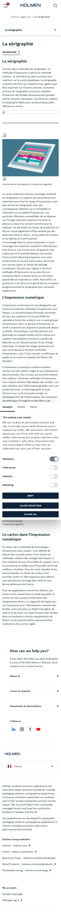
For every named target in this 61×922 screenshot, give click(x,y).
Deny (30, 495)
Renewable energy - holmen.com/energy (25, 870)
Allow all (30, 514)
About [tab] (33, 406)
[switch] (54, 467)
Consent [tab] (7, 406)
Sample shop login (12, 894)
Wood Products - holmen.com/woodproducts (27, 864)
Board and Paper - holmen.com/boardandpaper (29, 857)
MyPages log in (10, 900)
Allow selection (30, 505)
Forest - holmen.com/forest (17, 851)
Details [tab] (21, 406)
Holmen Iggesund (21, 16)
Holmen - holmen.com (14, 845)
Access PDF (10, 52)
